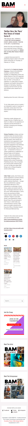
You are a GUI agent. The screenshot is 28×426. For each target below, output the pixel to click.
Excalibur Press (8, 421)
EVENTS (6, 42)
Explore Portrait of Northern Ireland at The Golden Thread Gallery (7, 255)
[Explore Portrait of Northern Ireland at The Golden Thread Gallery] (8, 249)
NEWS (10, 42)
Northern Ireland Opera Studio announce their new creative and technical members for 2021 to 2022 (17, 257)
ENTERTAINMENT (15, 40)
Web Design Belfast (18, 421)
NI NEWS (15, 42)
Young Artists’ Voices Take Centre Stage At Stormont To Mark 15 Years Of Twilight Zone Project (7, 279)
